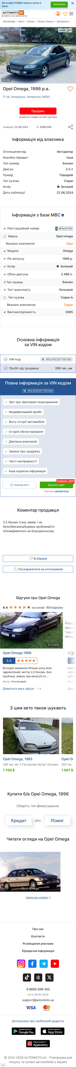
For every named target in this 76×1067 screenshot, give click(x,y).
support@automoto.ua (38, 1000)
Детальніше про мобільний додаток (38, 1021)
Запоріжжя (63, 21)
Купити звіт (60, 484)
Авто (21, 21)
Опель (30, 21)
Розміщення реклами (38, 943)
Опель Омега (45, 21)
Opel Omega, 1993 (17, 759)
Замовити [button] (59, 4)
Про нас (38, 929)
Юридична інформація (38, 951)
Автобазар (9, 21)
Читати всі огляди (37, 897)
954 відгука (54, 607)
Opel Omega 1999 (17, 653)
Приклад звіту (21, 484)
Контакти (38, 936)
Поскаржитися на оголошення (40, 569)
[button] (72, 13)
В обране (40, 558)
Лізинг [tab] (57, 820)
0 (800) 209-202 (38, 989)
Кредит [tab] (18, 820)
